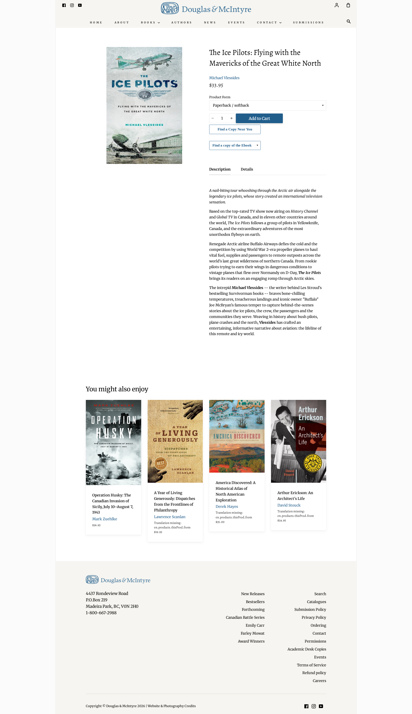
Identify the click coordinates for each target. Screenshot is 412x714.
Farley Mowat (253, 633)
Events (236, 22)
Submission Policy (310, 609)
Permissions (315, 641)
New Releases (253, 593)
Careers (319, 680)
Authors (181, 22)
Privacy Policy (314, 617)
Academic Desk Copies (307, 649)
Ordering (318, 625)
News (210, 22)
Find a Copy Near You (235, 129)
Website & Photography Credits (172, 706)
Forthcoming (253, 609)
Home (96, 22)
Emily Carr (255, 625)
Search (320, 593)
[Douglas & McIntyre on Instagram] (314, 706)
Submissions (308, 22)
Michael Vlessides (224, 78)
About (122, 22)
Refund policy (314, 672)
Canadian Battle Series (245, 617)
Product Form (219, 97)
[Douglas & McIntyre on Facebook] (306, 706)
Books (149, 22)
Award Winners (251, 641)
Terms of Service (311, 665)
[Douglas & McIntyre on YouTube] (321, 706)
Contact (268, 22)
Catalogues (316, 601)
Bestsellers (255, 601)
